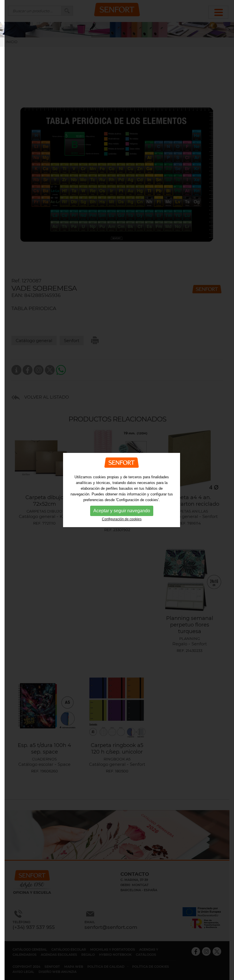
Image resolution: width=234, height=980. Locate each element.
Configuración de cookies (122, 519)
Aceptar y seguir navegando (121, 510)
